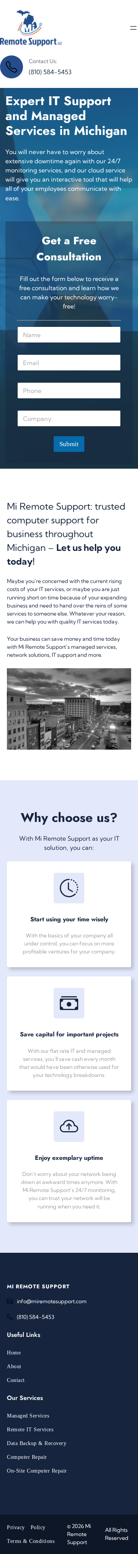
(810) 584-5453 (35, 1317)
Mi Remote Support (38, 1286)
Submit (69, 444)
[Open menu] (133, 27)
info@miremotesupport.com (52, 1301)
